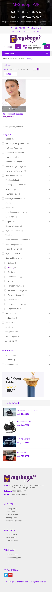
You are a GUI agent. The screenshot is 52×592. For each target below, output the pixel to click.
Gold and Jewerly (17, 58)
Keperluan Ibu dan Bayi (14, 212)
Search (18, 46)
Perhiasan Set (13, 276)
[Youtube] (10, 575)
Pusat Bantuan (11, 554)
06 (15, 69)
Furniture (9, 322)
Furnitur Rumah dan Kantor (16, 239)
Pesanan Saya (11, 534)
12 (24, 69)
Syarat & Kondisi (12, 514)
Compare (14, 110)
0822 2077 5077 (34, 48)
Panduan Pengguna (13, 557)
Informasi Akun (11, 540)
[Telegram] (6, 575)
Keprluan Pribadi (12, 180)
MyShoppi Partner (12, 230)
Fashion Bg (10, 318)
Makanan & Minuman (14, 171)
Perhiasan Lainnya (15, 304)
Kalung (11, 267)
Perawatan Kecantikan (14, 152)
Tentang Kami (11, 508)
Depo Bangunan (12, 244)
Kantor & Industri (12, 226)
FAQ (7, 560)
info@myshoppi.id (19, 494)
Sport (7, 327)
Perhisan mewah (15, 286)
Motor (8, 207)
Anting (10, 281)
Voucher (8, 235)
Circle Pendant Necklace (13, 114)
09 (19, 69)
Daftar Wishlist (11, 537)
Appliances (9, 341)
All (28, 69)
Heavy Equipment (12, 189)
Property (8, 221)
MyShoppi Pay (11, 194)
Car (6, 203)
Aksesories (12, 299)
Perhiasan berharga (16, 290)
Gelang (11, 263)
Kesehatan (9, 217)
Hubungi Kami (11, 517)
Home (4, 58)
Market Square (11, 336)
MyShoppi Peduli (12, 148)
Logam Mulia (13, 309)
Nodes (8, 139)
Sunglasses (10, 331)
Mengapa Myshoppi (13, 520)
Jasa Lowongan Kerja (14, 166)
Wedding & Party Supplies (15, 143)
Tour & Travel (11, 157)
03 (11, 69)
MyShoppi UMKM (12, 253)
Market (8, 313)
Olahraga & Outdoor (13, 198)
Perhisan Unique (14, 295)
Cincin (10, 272)
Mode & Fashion (12, 249)
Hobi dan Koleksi (12, 175)
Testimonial (10, 511)
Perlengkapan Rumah (14, 184)
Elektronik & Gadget (13, 162)
